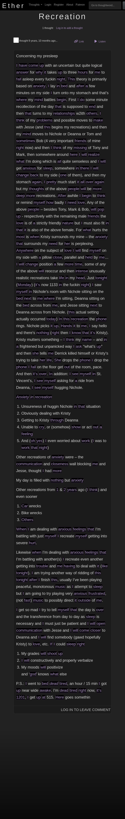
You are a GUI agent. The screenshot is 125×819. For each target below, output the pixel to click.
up (42, 65)
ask (79, 346)
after (80, 86)
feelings (79, 529)
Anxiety (22, 397)
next (27, 298)
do (82, 99)
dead (54, 683)
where (21, 99)
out (67, 367)
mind (39, 99)
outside (84, 600)
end (92, 106)
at (43, 697)
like (105, 566)
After (62, 195)
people (73, 189)
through (56, 420)
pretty (51, 182)
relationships (64, 113)
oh (33, 440)
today (51, 319)
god (33, 674)
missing (80, 147)
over (89, 182)
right (20, 147)
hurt (32, 543)
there (84, 168)
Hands (66, 326)
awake (45, 690)
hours (83, 72)
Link (82, 41)
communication (29, 464)
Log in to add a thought (69, 28)
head (80, 278)
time (78, 264)
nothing (42, 332)
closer (95, 630)
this (47, 127)
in (58, 86)
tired (63, 683)
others (91, 113)
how (49, 202)
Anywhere (24, 250)
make (98, 120)
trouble (42, 566)
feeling (27, 434)
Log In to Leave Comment (86, 710)
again (36, 182)
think (20, 120)
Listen (102, 41)
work (86, 440)
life (61, 278)
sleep (47, 168)
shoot (52, 653)
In (60, 319)
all (59, 161)
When (21, 529)
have (23, 65)
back (34, 175)
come (33, 65)
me (97, 72)
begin (61, 99)
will (84, 154)
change (22, 175)
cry (41, 427)
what (20, 161)
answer (22, 72)
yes (39, 440)
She (57, 360)
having (69, 566)
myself (39, 202)
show (76, 427)
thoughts (36, 189)
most (20, 236)
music (60, 586)
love (81, 202)
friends (80, 141)
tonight (101, 278)
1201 (20, 697)
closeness (59, 464)
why (39, 72)
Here (60, 697)
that (58, 106)
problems (44, 120)
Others (27, 519)
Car (24, 506)
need (72, 202)
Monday (24, 284)
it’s (37, 284)
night (61, 79)
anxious (29, 168)
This (71, 79)
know (76, 332)
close (57, 257)
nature (67, 223)
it (45, 72)
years (72, 489)
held (88, 257)
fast (27, 600)
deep (20, 195)
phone (101, 319)
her (67, 243)
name (87, 339)
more (97, 189)
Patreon (80, 4)
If (51, 644)
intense (82, 271)
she (35, 353)
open (101, 623)
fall (18, 79)
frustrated (97, 593)
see (75, 374)
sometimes (25, 141)
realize (93, 154)
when (34, 236)
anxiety (39, 86)
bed (64, 86)
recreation (79, 319)
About (69, 4)
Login (48, 4)
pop (101, 209)
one (63, 175)
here (73, 154)
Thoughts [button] (34, 4)
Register (59, 4)
